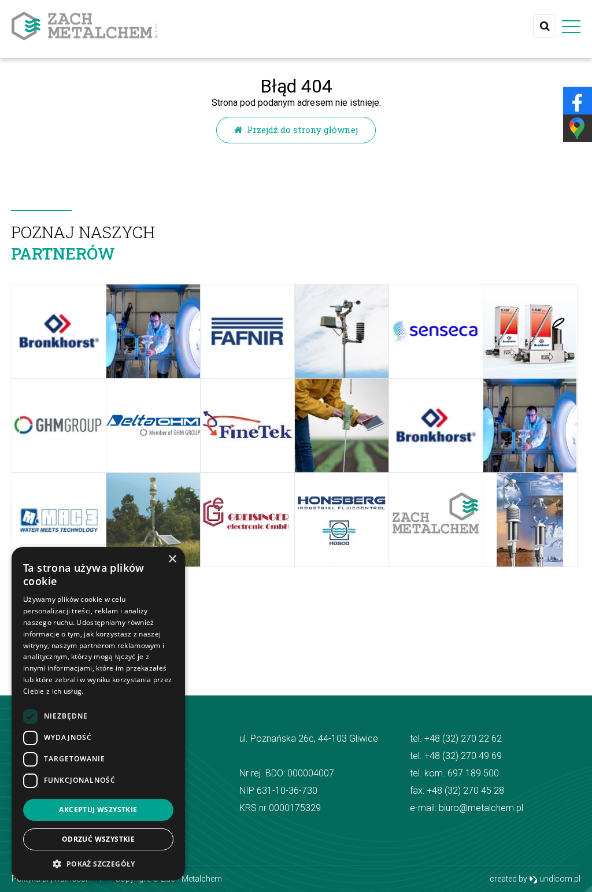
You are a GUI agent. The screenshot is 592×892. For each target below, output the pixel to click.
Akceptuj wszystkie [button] (98, 810)
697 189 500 (473, 773)
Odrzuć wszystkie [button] (98, 839)
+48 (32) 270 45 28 (465, 790)
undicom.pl (559, 878)
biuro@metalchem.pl (481, 807)
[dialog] (98, 713)
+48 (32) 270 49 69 (463, 755)
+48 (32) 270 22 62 (463, 738)
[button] (98, 863)
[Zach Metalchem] (85, 26)
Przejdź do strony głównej (300, 129)
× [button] (172, 559)
